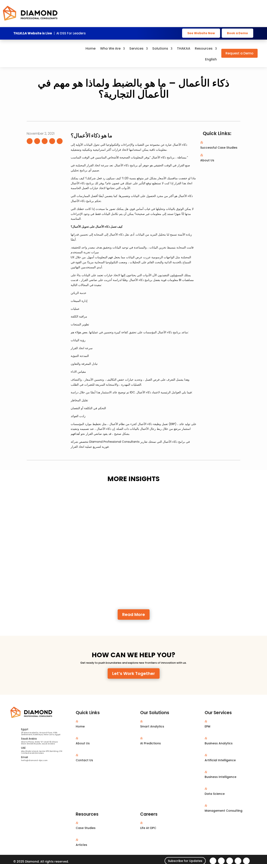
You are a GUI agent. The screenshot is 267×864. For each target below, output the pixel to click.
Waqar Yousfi (45, 509)
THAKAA (183, 49)
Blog (82, 509)
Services (136, 49)
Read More (133, 614)
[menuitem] (211, 62)
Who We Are (110, 49)
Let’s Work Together (133, 673)
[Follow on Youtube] (60, 141)
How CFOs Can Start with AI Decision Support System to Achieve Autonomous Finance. (110, 582)
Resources (204, 49)
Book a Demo (237, 33)
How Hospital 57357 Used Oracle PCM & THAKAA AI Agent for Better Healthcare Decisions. (112, 502)
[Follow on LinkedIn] (45, 141)
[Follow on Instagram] (52, 141)
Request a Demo (239, 53)
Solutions (160, 49)
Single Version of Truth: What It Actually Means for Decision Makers (92, 542)
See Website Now (201, 33)
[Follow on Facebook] (30, 141)
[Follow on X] (37, 141)
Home (91, 49)
